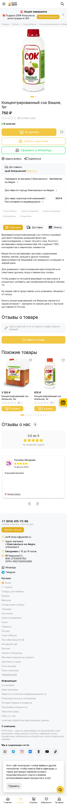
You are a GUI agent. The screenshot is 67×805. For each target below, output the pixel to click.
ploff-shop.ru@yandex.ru (18, 537)
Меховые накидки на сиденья (18, 657)
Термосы (7, 626)
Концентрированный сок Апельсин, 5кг (15, 397)
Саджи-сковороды (12, 653)
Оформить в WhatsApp (36, 150)
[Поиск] (62, 4)
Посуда (6, 631)
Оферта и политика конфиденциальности (24, 694)
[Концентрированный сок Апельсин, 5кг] (17, 373)
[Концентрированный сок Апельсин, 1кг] (49, 373)
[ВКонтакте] (30, 751)
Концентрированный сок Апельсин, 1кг (47, 397)
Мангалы (6, 600)
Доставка (37, 227)
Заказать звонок (13, 529)
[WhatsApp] (5, 751)
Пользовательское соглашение (19, 698)
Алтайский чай (9, 644)
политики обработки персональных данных (25, 720)
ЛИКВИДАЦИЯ (9, 674)
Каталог (16, 24)
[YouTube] (47, 751)
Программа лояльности (14, 707)
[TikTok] (55, 751)
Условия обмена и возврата (17, 702)
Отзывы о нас (16, 424)
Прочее (6, 648)
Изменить (32, 171)
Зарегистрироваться (48, 17)
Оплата (58, 227)
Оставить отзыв (33, 339)
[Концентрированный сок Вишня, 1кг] (33, 61)
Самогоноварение (29, 211)
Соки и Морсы (29, 24)
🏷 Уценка (7, 587)
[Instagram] (21, 751)
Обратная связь (10, 711)
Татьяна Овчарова (25, 460)
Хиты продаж (9, 666)
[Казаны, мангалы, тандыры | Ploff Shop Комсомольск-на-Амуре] (12, 4)
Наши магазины (10, 689)
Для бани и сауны (11, 661)
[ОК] (38, 751)
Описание (15, 227)
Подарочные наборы (13, 604)
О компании (8, 685)
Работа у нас (9, 716)
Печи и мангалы (10, 670)
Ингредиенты (9, 216)
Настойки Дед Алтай (13, 639)
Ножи (4, 622)
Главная (5, 24)
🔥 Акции (6, 582)
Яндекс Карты (13, 494)
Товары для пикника (13, 591)
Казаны (5, 596)
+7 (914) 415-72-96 (15, 521)
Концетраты (25, 216)
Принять (14, 786)
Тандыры (7, 609)
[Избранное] (61, 132)
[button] (32, 96)
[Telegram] (13, 751)
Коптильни (7, 613)
